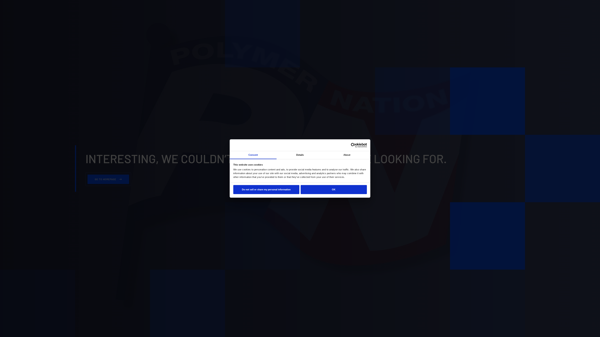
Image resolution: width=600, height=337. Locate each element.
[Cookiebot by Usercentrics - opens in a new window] (353, 145)
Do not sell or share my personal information (266, 189)
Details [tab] (300, 155)
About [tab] (346, 155)
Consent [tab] (253, 155)
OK (333, 189)
